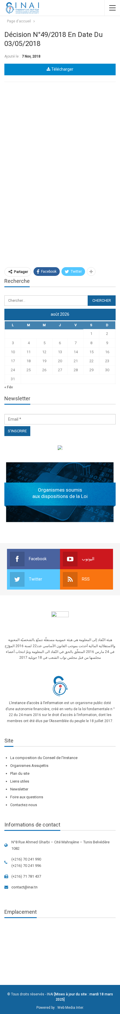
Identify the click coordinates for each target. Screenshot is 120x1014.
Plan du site (19, 773)
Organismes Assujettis (29, 765)
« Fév (8, 387)
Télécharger (61, 69)
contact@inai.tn (24, 887)
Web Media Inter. (70, 1008)
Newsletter (19, 789)
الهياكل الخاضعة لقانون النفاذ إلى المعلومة (60, 448)
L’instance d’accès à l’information (36, 703)
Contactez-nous (23, 805)
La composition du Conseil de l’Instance (43, 758)
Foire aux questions (26, 797)
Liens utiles (19, 781)
